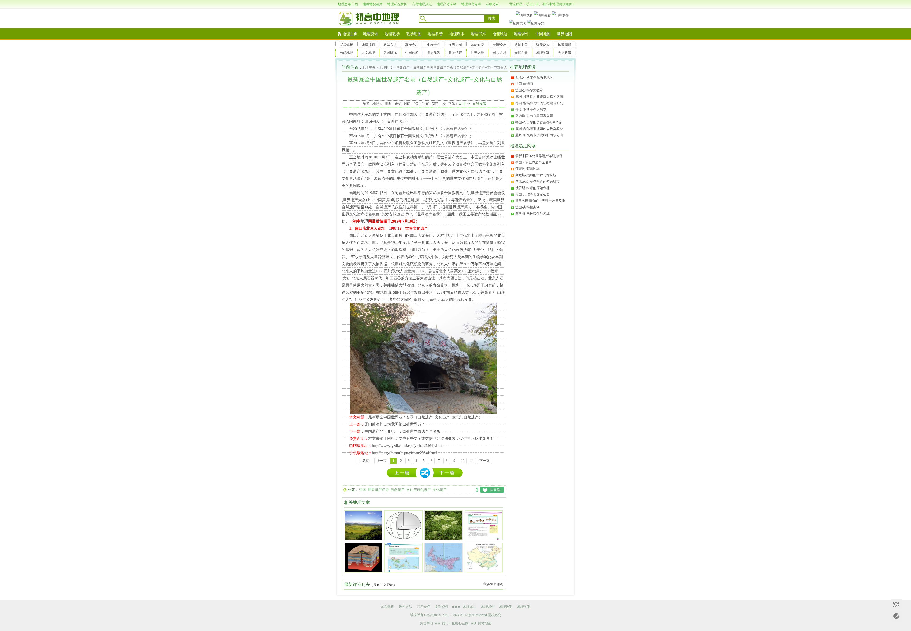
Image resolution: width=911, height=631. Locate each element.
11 (472, 461)
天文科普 (564, 53)
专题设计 (499, 45)
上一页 (382, 461)
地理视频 (368, 45)
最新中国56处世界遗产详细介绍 (538, 156)
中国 (362, 490)
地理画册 (564, 45)
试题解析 (346, 45)
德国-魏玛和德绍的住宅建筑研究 (539, 103)
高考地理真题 (422, 4)
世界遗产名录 (378, 490)
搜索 (492, 18)
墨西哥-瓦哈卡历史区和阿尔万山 (539, 135)
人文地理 (368, 53)
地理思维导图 (348, 4)
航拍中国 (521, 45)
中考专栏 (433, 45)
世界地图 (564, 34)
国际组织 (499, 53)
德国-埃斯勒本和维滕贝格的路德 (539, 96)
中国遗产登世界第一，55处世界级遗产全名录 (402, 431)
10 (462, 461)
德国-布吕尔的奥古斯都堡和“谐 (538, 122)
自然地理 (346, 53)
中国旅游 (411, 53)
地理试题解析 (397, 4)
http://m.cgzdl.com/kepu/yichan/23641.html (404, 453)
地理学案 (523, 606)
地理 (364, 221)
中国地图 (543, 34)
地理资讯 (370, 34)
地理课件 (521, 34)
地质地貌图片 (372, 4)
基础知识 (477, 45)
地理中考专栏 (471, 4)
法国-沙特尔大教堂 (529, 90)
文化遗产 (439, 490)
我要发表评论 (493, 584)
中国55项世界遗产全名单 (533, 162)
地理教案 (505, 606)
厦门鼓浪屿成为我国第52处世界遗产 (394, 424)
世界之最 (477, 53)
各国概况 (390, 53)
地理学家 (542, 53)
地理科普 (435, 34)
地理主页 (350, 34)
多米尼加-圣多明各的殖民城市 (537, 181)
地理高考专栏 (446, 4)
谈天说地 (542, 45)
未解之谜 (521, 53)
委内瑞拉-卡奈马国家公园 (534, 116)
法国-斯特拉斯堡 (527, 207)
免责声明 (426, 623)
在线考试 (492, 4)
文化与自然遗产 (418, 490)
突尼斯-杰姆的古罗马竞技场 (535, 175)
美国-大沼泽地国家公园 (532, 194)
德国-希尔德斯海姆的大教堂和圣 (539, 128)
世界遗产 (455, 53)
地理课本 (457, 34)
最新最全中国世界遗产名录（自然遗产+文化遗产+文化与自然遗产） (425, 417)
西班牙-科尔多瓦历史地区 (534, 77)
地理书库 (478, 34)
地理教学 (392, 34)
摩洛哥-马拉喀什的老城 (532, 213)
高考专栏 (411, 45)
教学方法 (390, 45)
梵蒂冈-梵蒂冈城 (527, 169)
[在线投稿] (896, 616)
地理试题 (499, 34)
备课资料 (455, 45)
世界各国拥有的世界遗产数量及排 (540, 201)
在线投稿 (479, 104)
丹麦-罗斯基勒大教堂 (530, 109)
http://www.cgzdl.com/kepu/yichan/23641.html (407, 446)
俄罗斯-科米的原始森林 (532, 188)
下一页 (484, 461)
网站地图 (484, 623)
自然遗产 (397, 490)
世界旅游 (433, 53)
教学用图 (413, 34)
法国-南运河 (524, 84)
